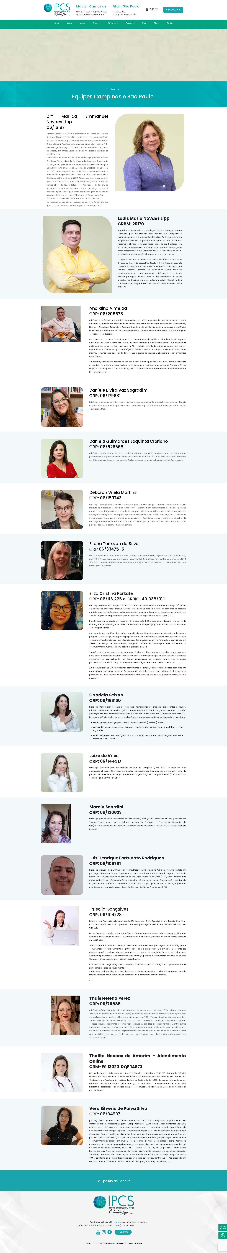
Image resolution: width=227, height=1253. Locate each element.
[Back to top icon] (214, 1247)
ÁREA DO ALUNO (173, 10)
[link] (69, 27)
